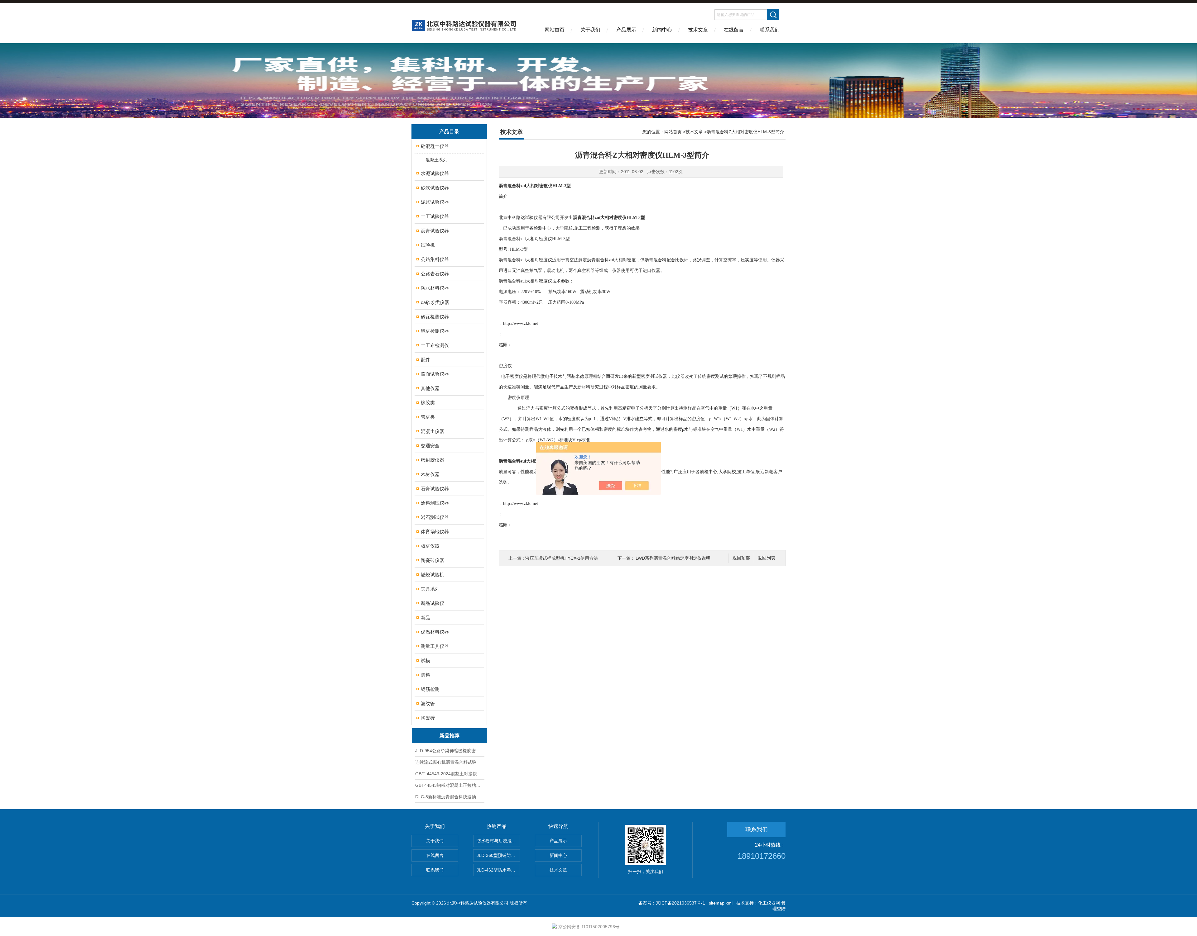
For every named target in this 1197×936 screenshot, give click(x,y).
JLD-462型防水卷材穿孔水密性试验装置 (498, 869)
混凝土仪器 (432, 431)
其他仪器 (430, 388)
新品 (425, 617)
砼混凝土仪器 (435, 146)
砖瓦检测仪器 (435, 316)
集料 (425, 674)
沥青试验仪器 (435, 230)
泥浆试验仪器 (435, 202)
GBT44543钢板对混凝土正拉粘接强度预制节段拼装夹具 (449, 785)
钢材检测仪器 (435, 331)
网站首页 (555, 29)
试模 (425, 660)
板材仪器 (430, 546)
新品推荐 (449, 735)
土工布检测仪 (435, 345)
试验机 (428, 245)
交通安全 (430, 445)
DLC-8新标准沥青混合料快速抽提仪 (449, 796)
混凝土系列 (436, 159)
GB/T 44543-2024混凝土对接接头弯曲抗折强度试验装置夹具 (449, 773)
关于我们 (590, 29)
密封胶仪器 (432, 460)
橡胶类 (428, 402)
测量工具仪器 (435, 646)
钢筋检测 (430, 689)
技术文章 (698, 29)
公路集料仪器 (435, 259)
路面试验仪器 (435, 374)
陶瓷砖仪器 (432, 560)
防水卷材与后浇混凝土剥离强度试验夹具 (498, 840)
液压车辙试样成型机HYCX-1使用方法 (561, 558)
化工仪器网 (769, 902)
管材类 (428, 417)
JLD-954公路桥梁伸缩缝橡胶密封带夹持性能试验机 (449, 750)
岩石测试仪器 (435, 517)
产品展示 (626, 29)
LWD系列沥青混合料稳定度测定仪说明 (673, 558)
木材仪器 (430, 474)
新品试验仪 (432, 603)
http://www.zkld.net (520, 323)
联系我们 (770, 29)
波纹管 (428, 703)
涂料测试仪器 (435, 503)
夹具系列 (430, 589)
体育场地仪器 (435, 531)
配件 (425, 359)
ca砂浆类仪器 (435, 302)
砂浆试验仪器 (435, 187)
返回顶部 (741, 558)
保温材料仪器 (435, 631)
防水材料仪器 (435, 288)
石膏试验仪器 (435, 488)
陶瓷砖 (428, 717)
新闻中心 (662, 29)
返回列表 (766, 558)
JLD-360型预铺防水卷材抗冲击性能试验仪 (498, 855)
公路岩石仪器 (435, 273)
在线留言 (734, 29)
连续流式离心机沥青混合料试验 (445, 762)
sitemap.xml (721, 902)
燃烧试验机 (432, 574)
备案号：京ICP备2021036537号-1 (671, 902)
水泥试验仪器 (435, 173)
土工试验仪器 (435, 216)
